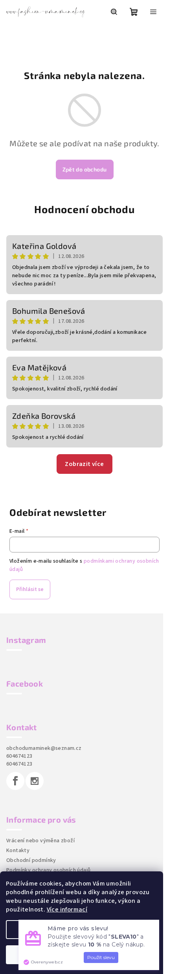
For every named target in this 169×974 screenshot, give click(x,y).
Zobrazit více (84, 464)
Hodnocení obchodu (84, 209)
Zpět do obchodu (84, 169)
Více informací (67, 909)
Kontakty (17, 850)
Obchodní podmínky (31, 860)
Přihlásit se (30, 589)
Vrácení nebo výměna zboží (40, 841)
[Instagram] (35, 781)
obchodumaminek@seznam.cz (44, 748)
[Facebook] (15, 781)
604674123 (19, 756)
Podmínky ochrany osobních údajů (48, 870)
